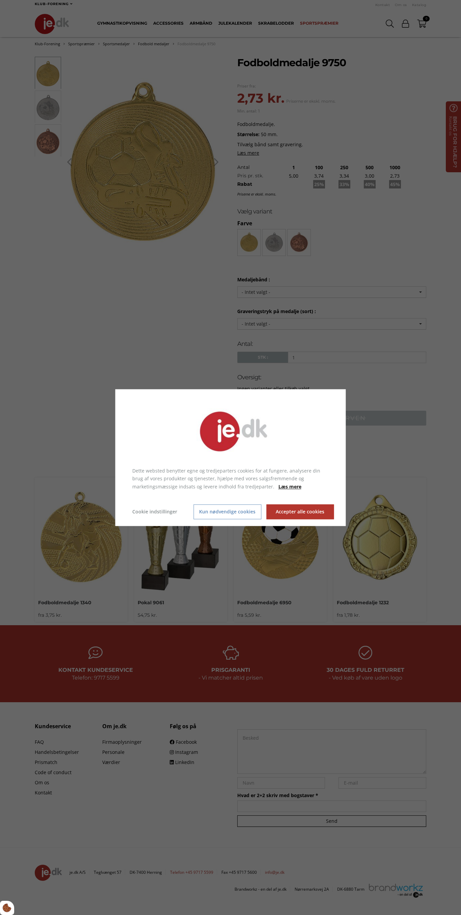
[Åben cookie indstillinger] (7, 908)
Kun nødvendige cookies (227, 512)
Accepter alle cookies (300, 512)
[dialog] (230, 457)
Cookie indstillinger (154, 511)
